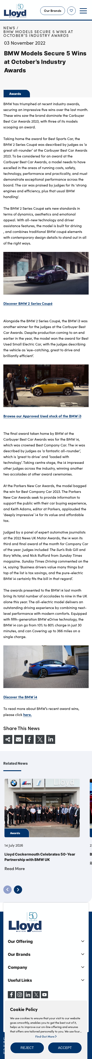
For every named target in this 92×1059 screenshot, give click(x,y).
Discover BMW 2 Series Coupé (27, 303)
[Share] (7, 739)
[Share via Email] (18, 739)
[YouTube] (44, 996)
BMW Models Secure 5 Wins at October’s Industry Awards (38, 33)
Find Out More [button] (45, 1036)
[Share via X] (40, 739)
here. (27, 714)
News (9, 27)
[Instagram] (19, 996)
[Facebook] (11, 996)
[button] (27, 1048)
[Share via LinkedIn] (50, 739)
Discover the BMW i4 (20, 696)
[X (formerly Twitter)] (36, 996)
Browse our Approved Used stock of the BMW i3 (42, 415)
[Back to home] (15, 11)
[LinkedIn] (27, 996)
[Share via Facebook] (29, 739)
